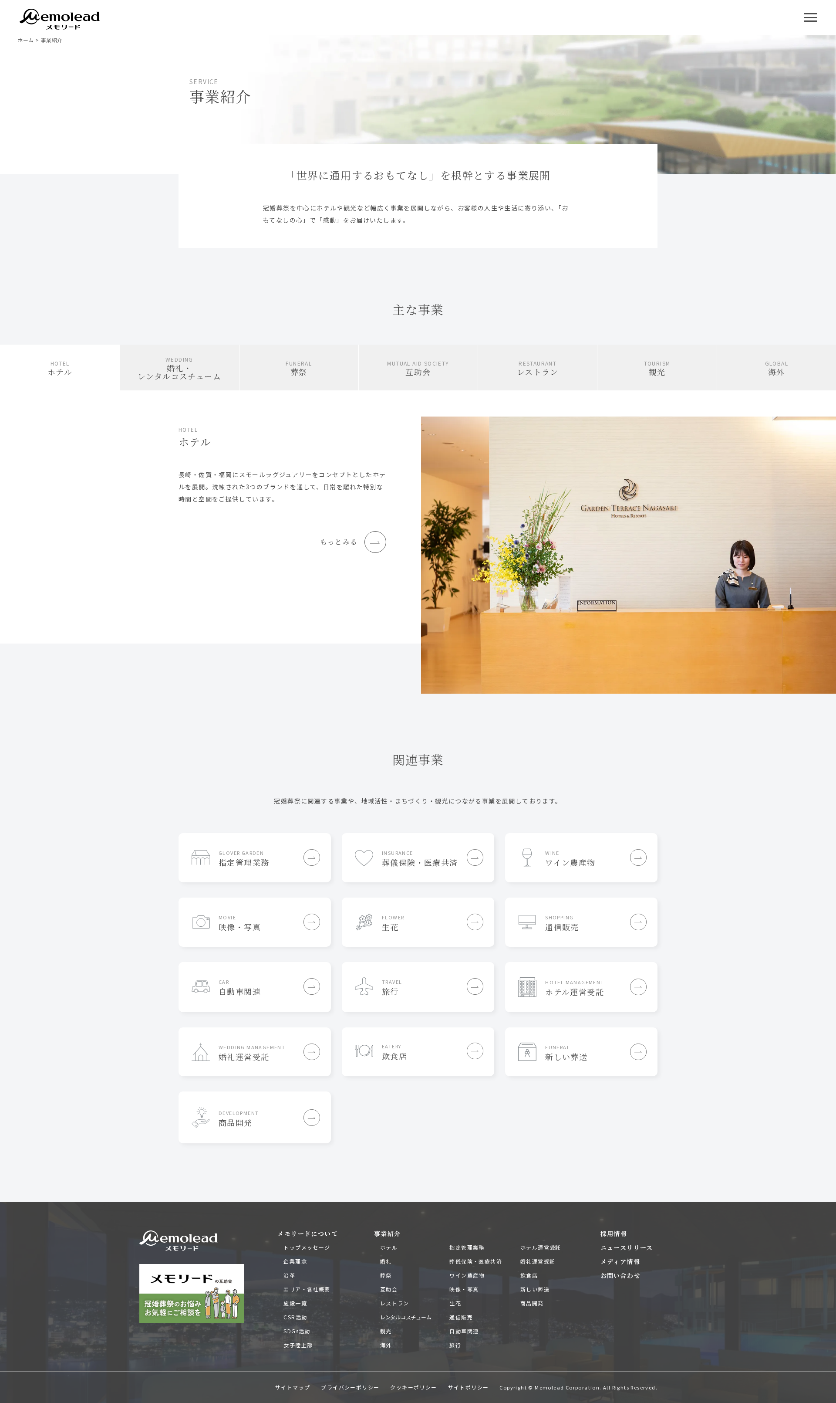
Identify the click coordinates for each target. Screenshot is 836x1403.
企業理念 (295, 1261)
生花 (455, 1303)
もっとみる (339, 542)
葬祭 (386, 1275)
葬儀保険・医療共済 (475, 1261)
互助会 (389, 1289)
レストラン (394, 1303)
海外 (386, 1345)
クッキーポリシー (413, 1387)
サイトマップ (292, 1387)
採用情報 (613, 1233)
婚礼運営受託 (537, 1261)
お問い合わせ (620, 1275)
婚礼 (386, 1261)
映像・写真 (464, 1289)
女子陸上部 (298, 1345)
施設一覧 (295, 1303)
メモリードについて (307, 1233)
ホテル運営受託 (540, 1247)
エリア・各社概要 (306, 1289)
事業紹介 (387, 1233)
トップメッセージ (306, 1247)
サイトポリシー (468, 1387)
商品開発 (532, 1303)
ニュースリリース (626, 1247)
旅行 (455, 1345)
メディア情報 (620, 1261)
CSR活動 (295, 1317)
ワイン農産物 (466, 1275)
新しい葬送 (534, 1289)
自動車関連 (464, 1331)
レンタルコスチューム (405, 1317)
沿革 (289, 1275)
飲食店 (529, 1275)
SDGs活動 (296, 1331)
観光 (386, 1331)
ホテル (389, 1247)
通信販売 (461, 1317)
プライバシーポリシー (350, 1387)
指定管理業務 (466, 1247)
